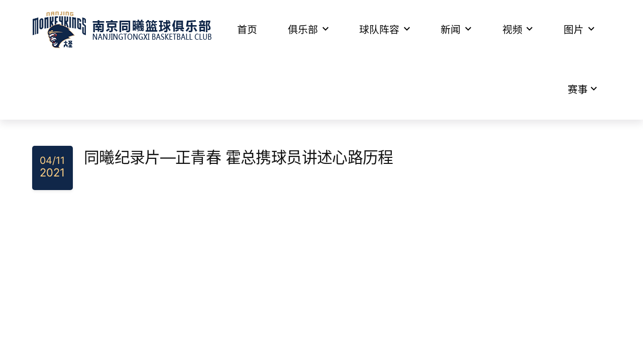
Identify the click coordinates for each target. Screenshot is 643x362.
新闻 (451, 30)
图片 (574, 30)
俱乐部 (303, 30)
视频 (512, 30)
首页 (247, 30)
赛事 (578, 89)
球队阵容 (379, 30)
